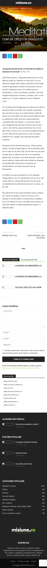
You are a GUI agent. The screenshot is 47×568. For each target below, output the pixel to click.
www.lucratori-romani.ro (13, 384)
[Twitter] (10, 56)
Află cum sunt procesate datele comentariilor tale (20, 368)
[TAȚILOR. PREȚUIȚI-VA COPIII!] (8, 290)
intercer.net (8, 388)
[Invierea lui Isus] (8, 456)
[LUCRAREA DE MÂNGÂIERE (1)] (8, 279)
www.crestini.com (10, 381)
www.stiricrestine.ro (11, 395)
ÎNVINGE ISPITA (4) (9, 236)
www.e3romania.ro (11, 401)
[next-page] (7, 298)
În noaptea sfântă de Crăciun (26, 442)
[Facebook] (4, 56)
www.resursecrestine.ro (13, 391)
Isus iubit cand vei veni (24, 464)
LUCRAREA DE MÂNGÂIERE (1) (28, 276)
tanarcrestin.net (10, 398)
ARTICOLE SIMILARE (11, 260)
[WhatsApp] (20, 56)
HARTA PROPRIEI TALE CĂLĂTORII (36, 237)
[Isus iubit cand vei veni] (8, 467)
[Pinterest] (15, 56)
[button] (3, 3)
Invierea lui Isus (21, 453)
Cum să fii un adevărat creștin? (27, 424)
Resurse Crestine (13, 8)
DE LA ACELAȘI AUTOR (29, 260)
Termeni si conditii (23, 561)
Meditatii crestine (26, 8)
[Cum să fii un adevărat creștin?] (8, 427)
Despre (13, 561)
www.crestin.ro (9, 405)
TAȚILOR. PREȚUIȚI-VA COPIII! (28, 287)
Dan (23, 248)
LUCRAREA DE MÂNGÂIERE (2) (28, 266)
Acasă (3, 8)
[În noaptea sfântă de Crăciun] (8, 445)
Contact (33, 561)
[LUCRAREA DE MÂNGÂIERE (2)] (8, 268)
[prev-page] (3, 298)
